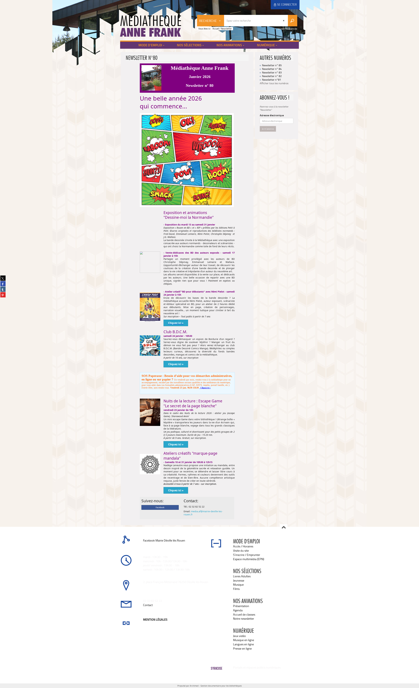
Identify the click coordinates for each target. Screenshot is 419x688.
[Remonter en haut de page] (283, 527)
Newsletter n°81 (271, 79)
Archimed (194, 685)
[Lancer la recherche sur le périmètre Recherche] (292, 20)
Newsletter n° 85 (272, 65)
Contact (148, 605)
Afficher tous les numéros (274, 83)
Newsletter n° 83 (272, 72)
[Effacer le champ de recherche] (284, 20)
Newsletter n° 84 (272, 69)
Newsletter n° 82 (272, 76)
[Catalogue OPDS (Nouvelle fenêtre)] (143, 544)
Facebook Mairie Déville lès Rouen (164, 540)
